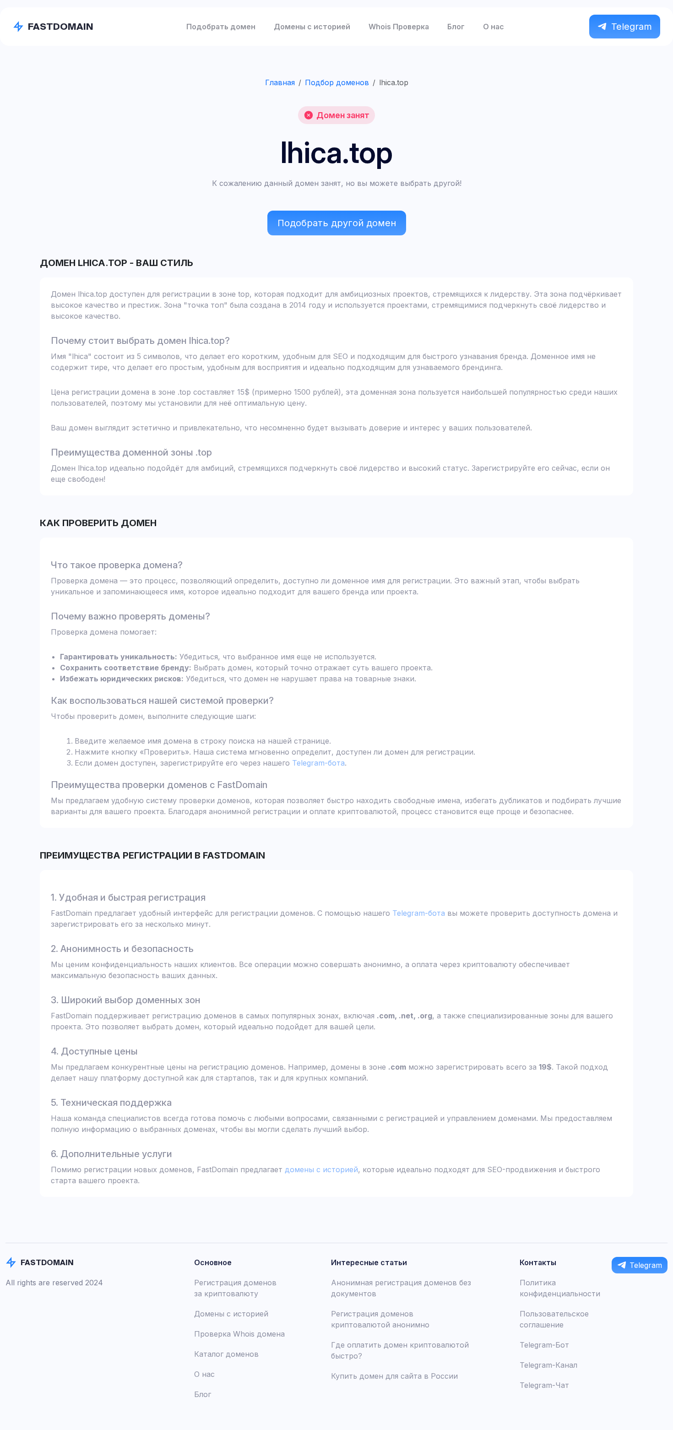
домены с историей (321, 1169)
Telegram (631, 26)
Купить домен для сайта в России (394, 1376)
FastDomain (60, 26)
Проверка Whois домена (239, 1333)
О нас (493, 26)
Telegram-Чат (544, 1385)
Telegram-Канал (548, 1365)
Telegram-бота (318, 762)
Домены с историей (312, 26)
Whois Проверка (399, 26)
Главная (280, 82)
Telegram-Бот (544, 1344)
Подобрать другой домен (336, 222)
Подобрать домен (220, 26)
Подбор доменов (337, 82)
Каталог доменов (226, 1354)
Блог (456, 26)
